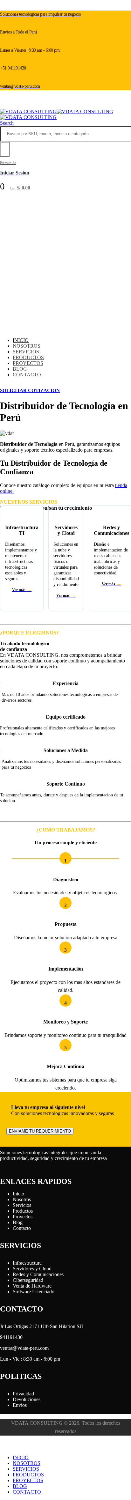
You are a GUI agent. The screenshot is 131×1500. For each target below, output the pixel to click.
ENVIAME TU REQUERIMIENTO (40, 1131)
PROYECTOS (28, 363)
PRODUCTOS (28, 357)
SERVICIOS (26, 351)
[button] (7, 123)
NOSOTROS (26, 346)
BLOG (20, 369)
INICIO (21, 340)
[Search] (5, 149)
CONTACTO (27, 374)
